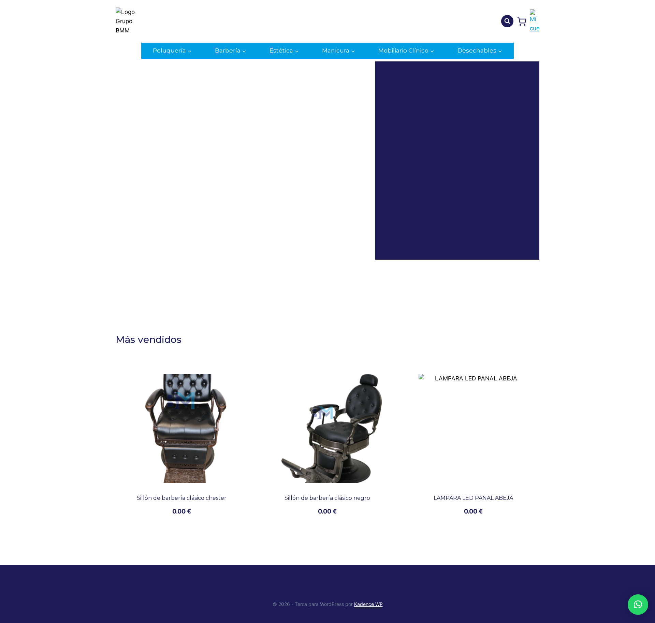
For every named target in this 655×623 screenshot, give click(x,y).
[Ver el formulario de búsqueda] (507, 21)
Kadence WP (368, 604)
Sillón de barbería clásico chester (182, 498)
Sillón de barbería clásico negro (327, 498)
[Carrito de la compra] (521, 21)
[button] (638, 604)
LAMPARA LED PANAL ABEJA (473, 498)
